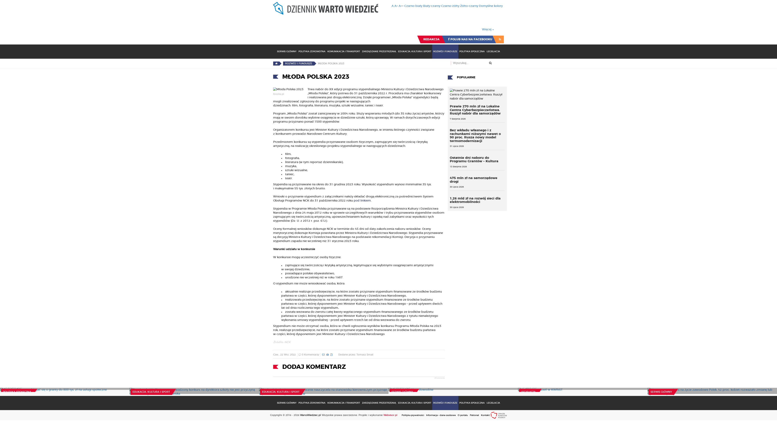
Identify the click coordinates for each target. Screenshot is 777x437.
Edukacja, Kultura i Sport (414, 51)
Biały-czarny (431, 6)
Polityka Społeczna (472, 51)
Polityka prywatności (413, 415)
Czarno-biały (413, 6)
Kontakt (485, 415)
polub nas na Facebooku (471, 39)
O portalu (463, 415)
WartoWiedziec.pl (310, 415)
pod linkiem (362, 200)
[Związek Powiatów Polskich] (499, 415)
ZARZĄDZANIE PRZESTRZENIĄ (379, 51)
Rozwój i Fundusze (445, 51)
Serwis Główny (286, 51)
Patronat (474, 415)
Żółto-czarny (469, 6)
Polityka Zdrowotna (311, 51)
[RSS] (500, 39)
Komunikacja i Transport (343, 51)
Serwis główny (402, 392)
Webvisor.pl (390, 415)
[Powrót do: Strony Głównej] (276, 64)
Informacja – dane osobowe (441, 415)
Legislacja (493, 51)
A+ (396, 6)
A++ (401, 6)
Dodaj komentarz (314, 367)
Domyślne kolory (491, 6)
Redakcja (431, 39)
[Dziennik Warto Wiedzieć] (325, 8)
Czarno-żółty (450, 6)
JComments (439, 378)
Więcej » (488, 29)
